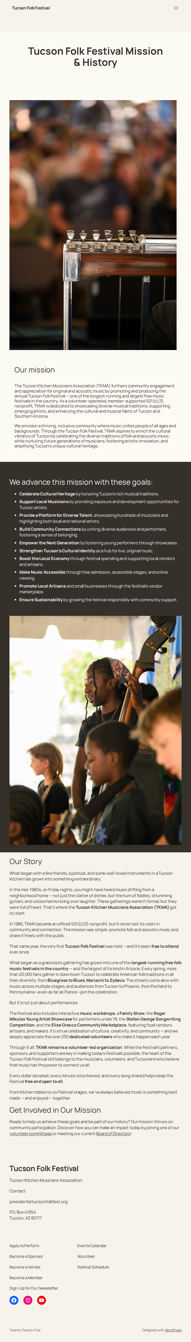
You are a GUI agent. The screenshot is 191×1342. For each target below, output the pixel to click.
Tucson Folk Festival (31, 8)
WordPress (173, 1330)
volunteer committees (30, 1133)
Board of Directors (113, 1133)
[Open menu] (176, 8)
